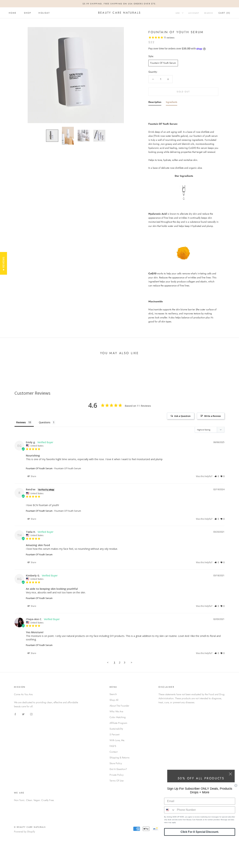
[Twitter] (23, 714)
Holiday (44, 12)
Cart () (224, 12)
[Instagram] (31, 714)
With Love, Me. (117, 740)
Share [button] (33, 476)
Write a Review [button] (212, 416)
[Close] (230, 774)
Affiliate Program (118, 723)
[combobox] (169, 810)
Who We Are (116, 711)
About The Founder (119, 705)
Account (193, 13)
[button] (217, 476)
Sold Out (183, 91)
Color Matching (118, 717)
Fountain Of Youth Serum (163, 63)
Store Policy (116, 763)
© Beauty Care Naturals (30, 827)
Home (13, 12)
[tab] (154, 102)
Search (208, 13)
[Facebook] (15, 714)
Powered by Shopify (24, 831)
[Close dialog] (236, 785)
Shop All (114, 700)
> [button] (131, 662)
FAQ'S (113, 746)
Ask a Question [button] (182, 416)
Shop (27, 12)
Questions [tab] (44, 422)
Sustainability (116, 728)
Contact (113, 752)
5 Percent (114, 734)
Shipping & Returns (119, 757)
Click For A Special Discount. (200, 831)
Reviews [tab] (21, 422)
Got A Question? (118, 769)
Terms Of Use (117, 780)
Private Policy (117, 775)
